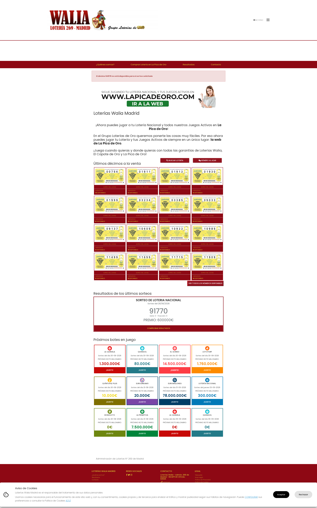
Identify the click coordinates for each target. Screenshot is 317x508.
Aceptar (281, 494)
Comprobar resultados (158, 328)
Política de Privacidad (203, 480)
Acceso (259, 20)
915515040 (166, 482)
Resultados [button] (189, 64)
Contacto (95, 480)
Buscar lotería (175, 160)
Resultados (96, 477)
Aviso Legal (199, 477)
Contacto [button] (216, 64)
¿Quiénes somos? (98, 475)
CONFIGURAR (251, 497)
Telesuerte (198, 475)
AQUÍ (68, 500)
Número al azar (208, 160)
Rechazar (303, 494)
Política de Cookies (201, 482)
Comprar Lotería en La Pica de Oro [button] (148, 64)
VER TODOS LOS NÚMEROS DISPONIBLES (205, 283)
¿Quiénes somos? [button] (105, 64)
